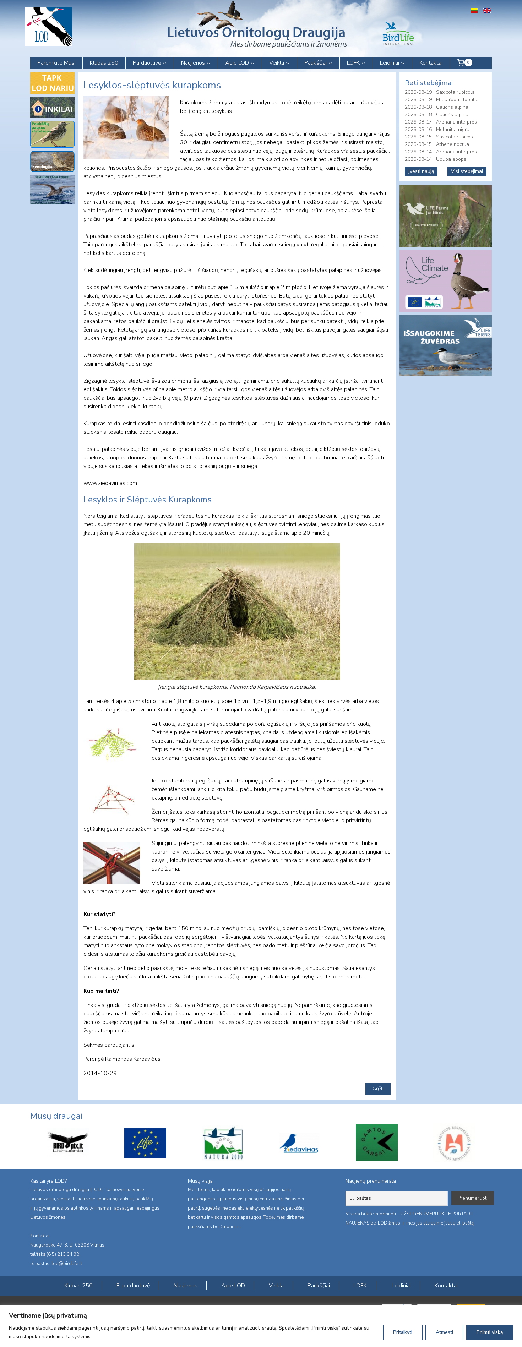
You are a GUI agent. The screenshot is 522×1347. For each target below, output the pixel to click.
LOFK (360, 1285)
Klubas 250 (104, 63)
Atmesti (444, 1332)
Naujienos (185, 1285)
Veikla (276, 1285)
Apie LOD (233, 1285)
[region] (261, 1326)
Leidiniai (401, 1285)
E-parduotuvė (133, 1285)
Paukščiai (319, 1285)
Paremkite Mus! (56, 63)
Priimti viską (490, 1332)
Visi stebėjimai (467, 171)
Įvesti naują (421, 171)
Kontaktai (430, 63)
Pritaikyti (402, 1332)
